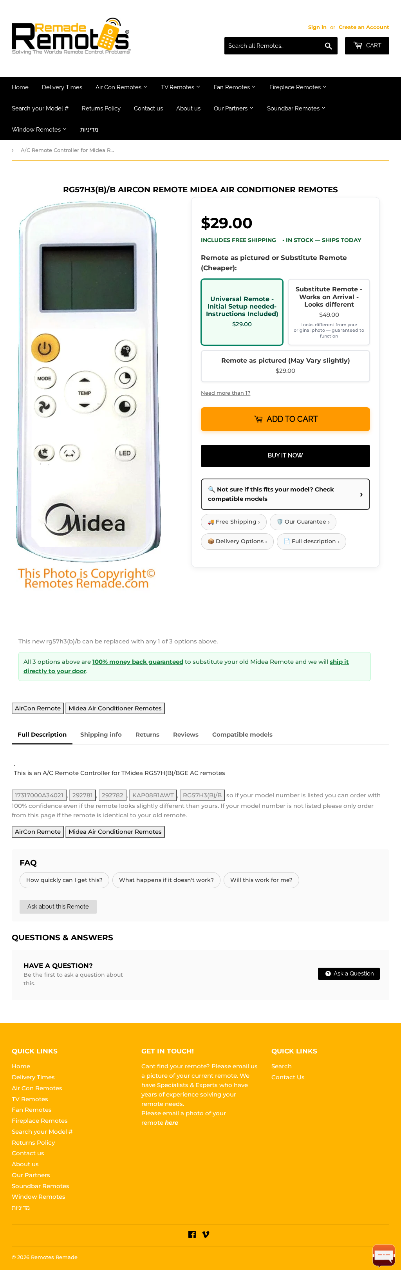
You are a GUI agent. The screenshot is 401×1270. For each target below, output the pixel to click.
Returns (147, 734)
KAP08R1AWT (153, 795)
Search (281, 1066)
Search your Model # (40, 108)
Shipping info (101, 734)
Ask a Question (353, 973)
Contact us (148, 108)
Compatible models (242, 734)
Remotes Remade (54, 1257)
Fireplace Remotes (295, 87)
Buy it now (285, 455)
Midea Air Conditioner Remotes (115, 708)
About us (188, 108)
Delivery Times (62, 87)
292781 (82, 795)
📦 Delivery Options (237, 541)
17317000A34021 (39, 795)
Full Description (42, 734)
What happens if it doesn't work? (166, 879)
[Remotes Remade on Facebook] (192, 1235)
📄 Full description (312, 541)
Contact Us (288, 1077)
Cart (373, 45)
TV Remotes (178, 87)
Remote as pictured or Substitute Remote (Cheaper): (274, 263)
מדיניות (89, 129)
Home (20, 87)
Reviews (186, 734)
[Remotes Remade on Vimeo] (206, 1235)
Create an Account (364, 27)
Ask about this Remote (58, 906)
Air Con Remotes (119, 87)
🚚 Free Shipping (234, 522)
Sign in (317, 27)
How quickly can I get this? (64, 879)
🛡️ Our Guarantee (303, 522)
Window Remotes (37, 129)
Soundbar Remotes (294, 108)
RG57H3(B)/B (202, 795)
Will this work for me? (261, 879)
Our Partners (231, 108)
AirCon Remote (38, 708)
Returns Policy (101, 108)
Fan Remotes (232, 87)
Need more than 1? (225, 393)
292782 (112, 795)
